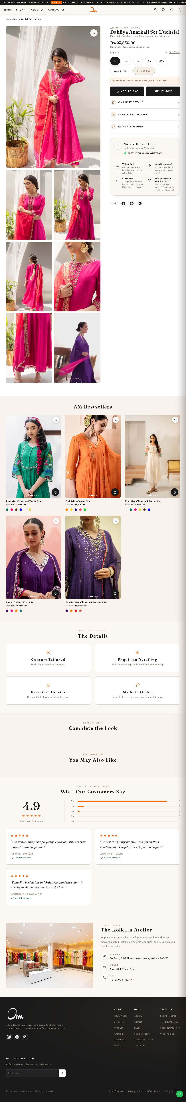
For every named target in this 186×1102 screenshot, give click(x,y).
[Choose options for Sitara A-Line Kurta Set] (55, 593)
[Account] (155, 10)
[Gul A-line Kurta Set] (93, 456)
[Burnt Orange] (80, 610)
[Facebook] (17, 1037)
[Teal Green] (21, 610)
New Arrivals (120, 1015)
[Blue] (76, 509)
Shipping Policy (141, 1033)
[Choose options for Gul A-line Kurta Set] (115, 492)
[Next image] (57, 456)
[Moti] (25, 509)
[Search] (163, 10)
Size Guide (174, 52)
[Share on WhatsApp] (140, 204)
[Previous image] (10, 456)
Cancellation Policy (143, 1039)
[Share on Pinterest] (132, 204)
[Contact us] (179, 1094)
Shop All (118, 1045)
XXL (161, 61)
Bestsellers (119, 1021)
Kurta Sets (119, 1027)
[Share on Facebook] (123, 204)
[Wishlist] (172, 10)
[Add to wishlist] (94, 33)
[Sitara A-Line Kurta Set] (33, 557)
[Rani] (12, 509)
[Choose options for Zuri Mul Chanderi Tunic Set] (55, 492)
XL (149, 61)
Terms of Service (116, 1091)
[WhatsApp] (25, 1037)
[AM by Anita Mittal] (93, 10)
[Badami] (16, 509)
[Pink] (80, 509)
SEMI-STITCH (121, 71)
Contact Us (56, 9)
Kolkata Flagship (168, 1015)
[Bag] (180, 10)
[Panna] (7, 509)
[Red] (76, 610)
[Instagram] (9, 1037)
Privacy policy (135, 1091)
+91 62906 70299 (121, 980)
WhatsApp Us (167, 1033)
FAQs (137, 1027)
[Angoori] (30, 509)
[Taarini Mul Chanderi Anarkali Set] (93, 557)
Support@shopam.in (170, 1027)
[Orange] (67, 509)
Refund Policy (153, 1091)
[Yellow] (71, 509)
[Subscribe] (62, 1073)
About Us (37, 9)
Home (8, 9)
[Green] (85, 509)
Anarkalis (118, 1033)
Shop (19, 9)
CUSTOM (146, 71)
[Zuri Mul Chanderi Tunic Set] (33, 456)
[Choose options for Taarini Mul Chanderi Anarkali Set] (115, 593)
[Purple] (7, 610)
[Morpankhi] (21, 509)
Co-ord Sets (120, 1039)
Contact (138, 1021)
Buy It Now (163, 91)
